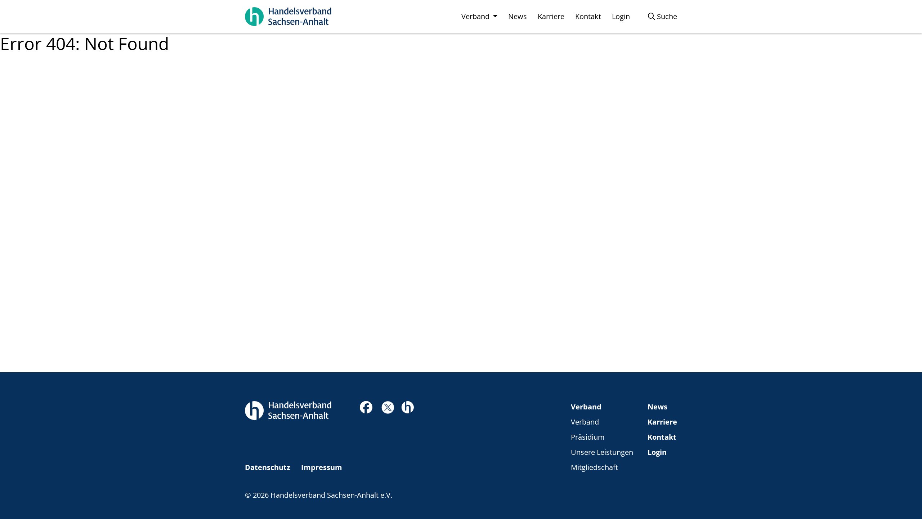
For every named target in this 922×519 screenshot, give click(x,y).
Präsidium (588, 437)
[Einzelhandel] (407, 406)
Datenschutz (267, 467)
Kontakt (662, 437)
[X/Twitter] (387, 407)
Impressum (321, 467)
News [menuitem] (517, 16)
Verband (586, 407)
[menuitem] (662, 17)
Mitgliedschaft (594, 467)
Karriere (662, 422)
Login (657, 452)
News (657, 407)
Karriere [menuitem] (551, 16)
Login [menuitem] (621, 16)
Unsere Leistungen (602, 452)
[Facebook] (366, 409)
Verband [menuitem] (476, 16)
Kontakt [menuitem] (588, 16)
